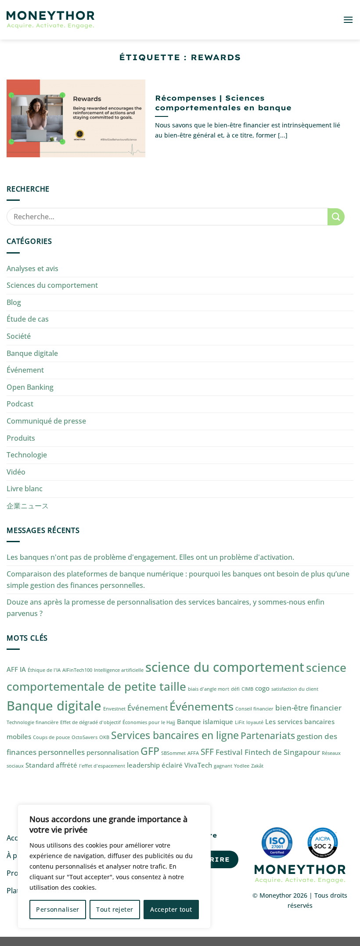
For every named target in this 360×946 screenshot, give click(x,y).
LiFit (240, 722)
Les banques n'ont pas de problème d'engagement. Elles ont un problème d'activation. (150, 557)
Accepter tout (171, 909)
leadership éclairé (155, 765)
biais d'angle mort (208, 689)
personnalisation (112, 752)
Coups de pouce (51, 737)
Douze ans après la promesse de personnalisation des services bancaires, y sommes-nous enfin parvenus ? (165, 607)
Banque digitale (32, 353)
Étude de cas (28, 319)
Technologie (27, 455)
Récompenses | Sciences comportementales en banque (223, 102)
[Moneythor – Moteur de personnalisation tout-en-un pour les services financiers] (50, 20)
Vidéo (16, 472)
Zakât (257, 766)
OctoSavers (84, 737)
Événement (25, 370)
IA (23, 669)
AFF (12, 669)
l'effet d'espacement (102, 766)
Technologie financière (32, 722)
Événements (201, 706)
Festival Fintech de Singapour (268, 752)
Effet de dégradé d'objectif (90, 722)
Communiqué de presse (46, 421)
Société (19, 336)
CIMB (247, 689)
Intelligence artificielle (119, 670)
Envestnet (114, 709)
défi (235, 689)
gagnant (223, 766)
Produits (21, 438)
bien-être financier (308, 708)
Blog (14, 302)
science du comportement (224, 667)
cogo (262, 688)
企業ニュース (28, 506)
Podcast (20, 404)
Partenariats (268, 735)
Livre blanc (25, 488)
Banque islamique (205, 721)
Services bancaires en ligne (175, 735)
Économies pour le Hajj (148, 722)
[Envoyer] (336, 216)
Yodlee (241, 766)
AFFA (193, 753)
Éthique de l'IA (44, 670)
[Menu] (348, 19)
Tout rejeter (114, 909)
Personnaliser (57, 909)
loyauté (254, 722)
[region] (114, 866)
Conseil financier (254, 709)
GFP (149, 751)
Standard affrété (51, 765)
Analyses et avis (32, 268)
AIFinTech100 (77, 670)
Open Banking (30, 387)
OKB (104, 737)
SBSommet (173, 753)
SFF (207, 752)
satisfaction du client (294, 689)
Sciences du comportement (52, 285)
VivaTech (198, 765)
